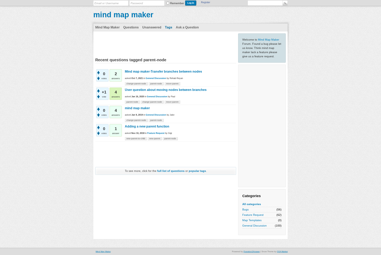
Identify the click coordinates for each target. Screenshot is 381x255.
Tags (168, 27)
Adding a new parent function (147, 126)
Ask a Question (187, 27)
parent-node (156, 83)
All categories (251, 204)
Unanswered (151, 27)
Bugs (245, 209)
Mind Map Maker (107, 27)
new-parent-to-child (135, 138)
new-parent (154, 138)
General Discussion (254, 225)
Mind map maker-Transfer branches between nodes (163, 71)
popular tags (197, 170)
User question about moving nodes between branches (166, 89)
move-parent (172, 83)
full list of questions (171, 170)
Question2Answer (251, 251)
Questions (131, 27)
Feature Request (253, 214)
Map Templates (252, 220)
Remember (177, 3)
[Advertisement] (262, 126)
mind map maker (123, 15)
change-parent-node (136, 83)
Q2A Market (282, 251)
